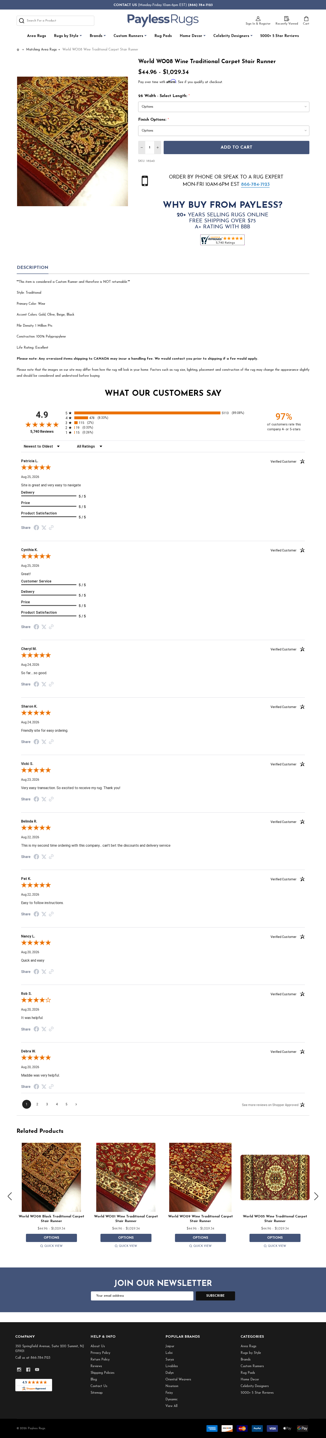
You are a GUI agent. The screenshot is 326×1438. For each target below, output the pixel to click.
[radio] (163, 412)
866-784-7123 (255, 184)
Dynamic (171, 1399)
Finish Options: (153, 120)
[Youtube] (37, 1370)
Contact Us (98, 1386)
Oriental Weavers (178, 1379)
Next (316, 1196)
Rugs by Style (66, 36)
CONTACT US (125, 5)
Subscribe (215, 1296)
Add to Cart (236, 147)
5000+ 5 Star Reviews (279, 36)
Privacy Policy (100, 1353)
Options (51, 1238)
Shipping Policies (102, 1373)
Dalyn (169, 1373)
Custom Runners (128, 36)
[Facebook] (28, 1370)
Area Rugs (36, 36)
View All (171, 1406)
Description (32, 268)
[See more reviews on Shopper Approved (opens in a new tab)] (51, 528)
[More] (81, 36)
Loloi (169, 1353)
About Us (97, 1346)
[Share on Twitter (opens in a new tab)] (44, 528)
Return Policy (100, 1359)
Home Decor (191, 36)
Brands (96, 36)
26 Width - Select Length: (164, 96)
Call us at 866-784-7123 (32, 1358)
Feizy (169, 1393)
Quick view (53, 1246)
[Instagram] (19, 1370)
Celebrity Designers (231, 36)
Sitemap (96, 1393)
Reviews (96, 1366)
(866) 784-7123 (200, 5)
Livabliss (171, 1366)
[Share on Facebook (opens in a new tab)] (36, 528)
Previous (9, 1196)
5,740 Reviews (42, 431)
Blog (93, 1379)
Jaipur (169, 1346)
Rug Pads (163, 36)
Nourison (171, 1386)
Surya (169, 1359)
